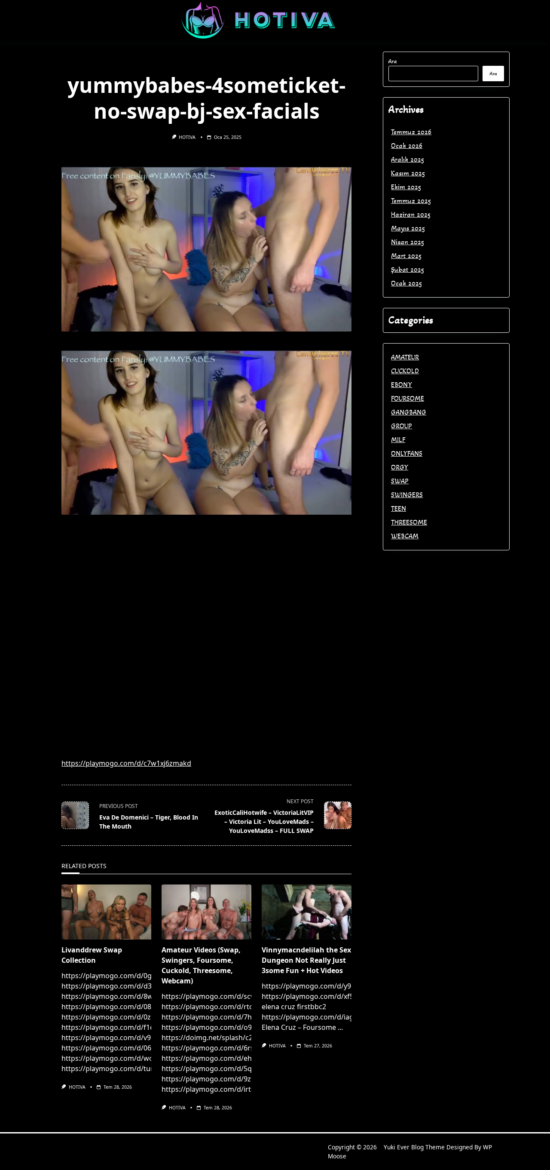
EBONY (401, 385)
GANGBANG (408, 412)
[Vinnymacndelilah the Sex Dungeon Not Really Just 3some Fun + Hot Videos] (306, 912)
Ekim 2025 (406, 187)
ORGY (399, 467)
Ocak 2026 (406, 145)
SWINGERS (407, 495)
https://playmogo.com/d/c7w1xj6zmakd (126, 763)
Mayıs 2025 (408, 228)
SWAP (400, 481)
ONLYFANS (406, 453)
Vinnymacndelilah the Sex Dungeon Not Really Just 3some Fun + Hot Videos (306, 960)
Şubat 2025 (407, 269)
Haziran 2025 (411, 214)
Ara (392, 61)
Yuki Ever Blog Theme (414, 1147)
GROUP (401, 426)
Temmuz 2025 (411, 201)
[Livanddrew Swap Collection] (106, 912)
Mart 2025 (406, 256)
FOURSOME (407, 398)
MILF (398, 440)
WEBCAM (405, 536)
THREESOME (409, 522)
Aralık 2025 (407, 159)
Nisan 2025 (407, 242)
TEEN (398, 508)
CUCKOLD (405, 371)
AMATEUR (405, 357)
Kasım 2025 (408, 173)
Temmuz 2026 (411, 132)
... (340, 1027)
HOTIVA (187, 137)
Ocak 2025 (406, 283)
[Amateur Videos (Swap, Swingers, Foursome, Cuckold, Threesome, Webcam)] (206, 912)
